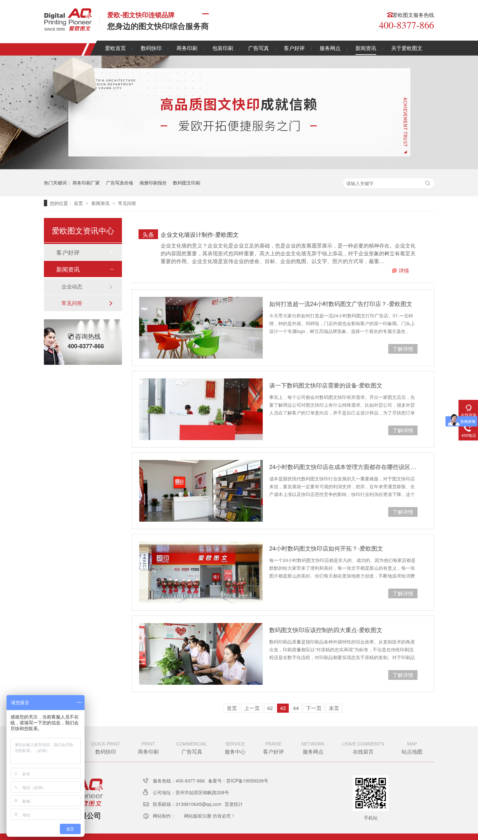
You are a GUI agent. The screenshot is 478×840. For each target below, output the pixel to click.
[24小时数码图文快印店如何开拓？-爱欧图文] (201, 572)
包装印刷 (222, 48)
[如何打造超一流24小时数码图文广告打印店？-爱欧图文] (201, 328)
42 (270, 708)
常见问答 (127, 203)
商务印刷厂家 (86, 182)
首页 (79, 203)
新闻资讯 (365, 48)
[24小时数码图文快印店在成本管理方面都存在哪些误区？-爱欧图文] (201, 491)
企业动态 (71, 286)
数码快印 (151, 48)
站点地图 (412, 748)
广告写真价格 (119, 182)
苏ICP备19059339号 (247, 780)
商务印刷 (187, 48)
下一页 (314, 708)
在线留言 (363, 748)
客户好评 (294, 48)
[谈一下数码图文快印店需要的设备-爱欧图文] (201, 409)
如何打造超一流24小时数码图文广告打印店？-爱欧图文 (340, 303)
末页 (334, 708)
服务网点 (330, 48)
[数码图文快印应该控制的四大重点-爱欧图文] (201, 654)
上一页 (252, 708)
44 (296, 708)
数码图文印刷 (186, 182)
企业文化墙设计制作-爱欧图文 (200, 234)
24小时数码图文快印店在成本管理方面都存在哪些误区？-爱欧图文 (343, 466)
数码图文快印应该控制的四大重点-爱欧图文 (325, 629)
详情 (404, 270)
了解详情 (402, 348)
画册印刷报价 (153, 182)
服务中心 (235, 748)
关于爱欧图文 (406, 48)
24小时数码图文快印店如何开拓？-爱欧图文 (326, 548)
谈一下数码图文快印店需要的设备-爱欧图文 (325, 385)
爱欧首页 (115, 48)
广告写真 (258, 48)
